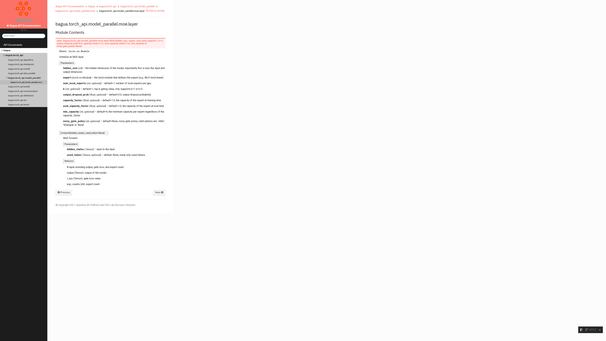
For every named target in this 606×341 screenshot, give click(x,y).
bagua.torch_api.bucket (19, 86)
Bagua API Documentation (70, 6)
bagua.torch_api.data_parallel (21, 73)
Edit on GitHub (156, 10)
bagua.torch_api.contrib (19, 69)
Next (158, 192)
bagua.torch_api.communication (23, 91)
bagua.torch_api (14, 55)
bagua (7, 50)
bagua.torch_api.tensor (18, 104)
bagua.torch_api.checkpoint (21, 64)
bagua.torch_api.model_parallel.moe (26, 82)
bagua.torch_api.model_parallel (24, 78)
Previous (65, 192)
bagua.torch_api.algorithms (20, 60)
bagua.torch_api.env (17, 100)
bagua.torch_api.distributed (20, 95)
